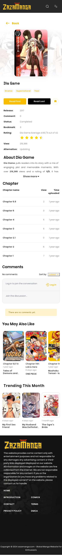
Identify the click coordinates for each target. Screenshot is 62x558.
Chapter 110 (54, 363)
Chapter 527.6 (11, 363)
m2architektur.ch (17, 531)
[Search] (47, 6)
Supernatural (23, 90)
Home (7, 490)
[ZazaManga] (17, 6)
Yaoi (36, 90)
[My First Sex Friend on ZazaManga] (11, 405)
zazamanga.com (26, 546)
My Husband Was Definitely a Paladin (30, 427)
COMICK (35, 497)
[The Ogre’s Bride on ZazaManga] (51, 405)
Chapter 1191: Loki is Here (32, 365)
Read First (15, 101)
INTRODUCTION (12, 497)
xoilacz (25, 526)
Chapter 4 (8, 219)
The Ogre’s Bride (48, 426)
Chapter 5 (8, 210)
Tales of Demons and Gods (10, 373)
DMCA (34, 510)
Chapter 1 (8, 255)
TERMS (34, 504)
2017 (22, 110)
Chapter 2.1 (9, 237)
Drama (8, 90)
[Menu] (56, 6)
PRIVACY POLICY (13, 510)
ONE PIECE (31, 373)
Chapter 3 (8, 228)
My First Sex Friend (8, 426)
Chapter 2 (8, 246)
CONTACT (9, 504)
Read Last (39, 101)
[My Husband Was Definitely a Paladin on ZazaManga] (31, 405)
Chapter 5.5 (9, 201)
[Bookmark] (55, 101)
